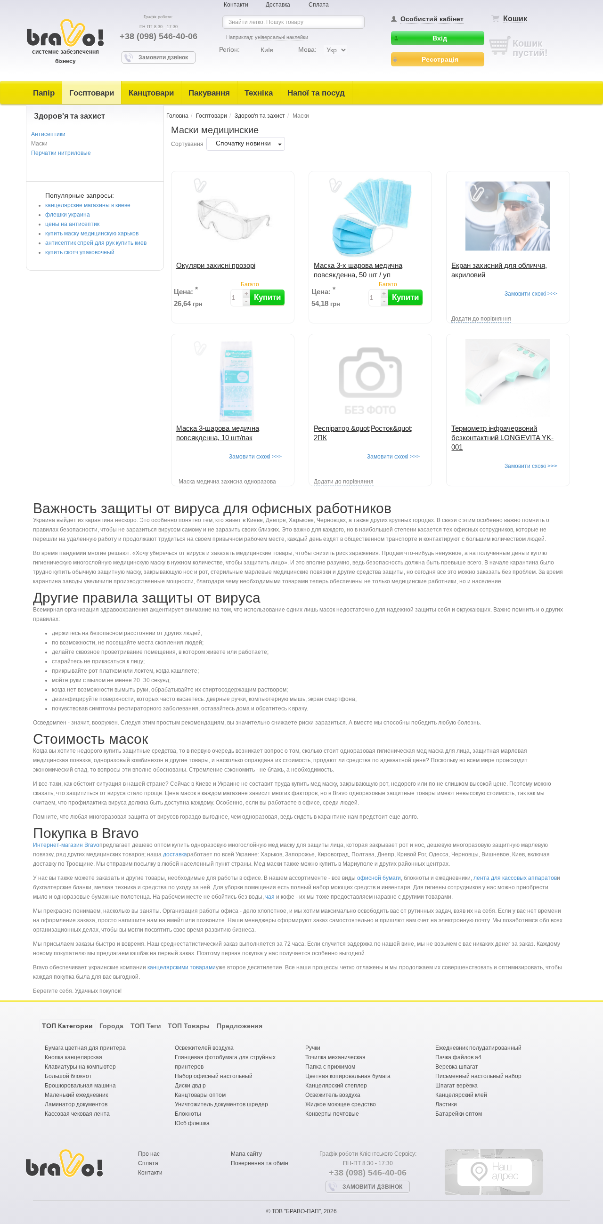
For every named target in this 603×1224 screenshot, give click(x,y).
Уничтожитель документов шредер (221, 1104)
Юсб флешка (192, 1123)
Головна (177, 116)
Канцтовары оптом (200, 1095)
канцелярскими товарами (181, 967)
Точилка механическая (335, 1057)
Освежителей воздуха (204, 1048)
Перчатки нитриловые (61, 153)
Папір (44, 93)
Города (111, 1026)
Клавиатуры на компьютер (80, 1066)
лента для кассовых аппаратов (515, 878)
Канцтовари (151, 93)
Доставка (278, 4)
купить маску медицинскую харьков (92, 233)
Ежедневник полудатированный (478, 1048)
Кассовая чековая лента (77, 1114)
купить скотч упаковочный (79, 252)
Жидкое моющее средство (340, 1104)
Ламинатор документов (76, 1104)
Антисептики (48, 134)
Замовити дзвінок (163, 57)
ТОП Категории (67, 1026)
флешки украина (67, 214)
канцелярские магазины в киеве (87, 205)
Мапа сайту (246, 1154)
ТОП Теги (145, 1026)
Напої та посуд (316, 93)
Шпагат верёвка (456, 1085)
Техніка (258, 93)
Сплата (319, 4)
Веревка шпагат (456, 1066)
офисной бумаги (379, 878)
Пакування (209, 93)
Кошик (515, 19)
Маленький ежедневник (76, 1095)
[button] (267, 298)
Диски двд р (190, 1085)
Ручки (312, 1048)
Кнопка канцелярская (73, 1057)
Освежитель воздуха (332, 1095)
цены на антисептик (72, 224)
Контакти (236, 4)
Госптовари (91, 93)
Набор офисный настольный (214, 1076)
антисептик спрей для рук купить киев (96, 243)
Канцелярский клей (461, 1095)
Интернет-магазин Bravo (66, 845)
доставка (175, 854)
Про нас (149, 1154)
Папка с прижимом (330, 1066)
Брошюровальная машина (80, 1085)
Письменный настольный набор (478, 1076)
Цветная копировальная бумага (348, 1076)
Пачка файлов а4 (458, 1057)
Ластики (446, 1104)
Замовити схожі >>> (531, 293)
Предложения (239, 1026)
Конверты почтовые (332, 1114)
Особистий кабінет (432, 19)
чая (270, 897)
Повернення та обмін (259, 1163)
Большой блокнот (68, 1076)
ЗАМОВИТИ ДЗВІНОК (372, 1187)
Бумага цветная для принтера (85, 1048)
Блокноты (188, 1114)
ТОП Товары (189, 1026)
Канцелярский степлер (336, 1085)
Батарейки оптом (458, 1114)
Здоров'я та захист (260, 116)
